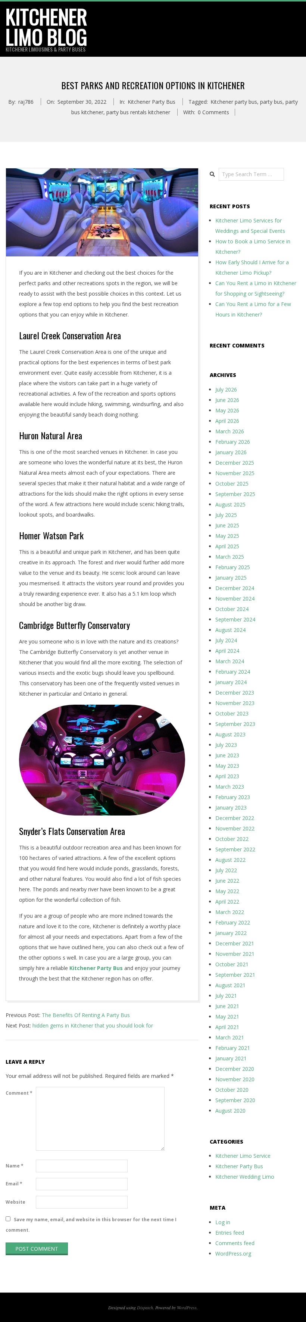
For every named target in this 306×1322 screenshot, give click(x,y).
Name (15, 1166)
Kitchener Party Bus (151, 101)
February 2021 (232, 1047)
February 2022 (232, 922)
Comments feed (235, 1243)
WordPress (187, 1307)
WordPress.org (233, 1253)
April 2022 (227, 901)
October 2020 (232, 1089)
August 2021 (230, 985)
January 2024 (231, 682)
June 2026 (227, 399)
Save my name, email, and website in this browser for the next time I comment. (91, 1224)
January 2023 (231, 807)
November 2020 (235, 1079)
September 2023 (235, 723)
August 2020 (230, 1110)
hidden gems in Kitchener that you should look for (92, 1025)
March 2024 (229, 661)
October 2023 (232, 713)
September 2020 (235, 1100)
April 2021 (227, 1027)
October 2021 (232, 964)
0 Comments (213, 112)
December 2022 (234, 817)
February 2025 (232, 567)
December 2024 (234, 588)
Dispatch (145, 1307)
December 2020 (234, 1068)
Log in (222, 1222)
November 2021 (235, 953)
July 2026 (226, 389)
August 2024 (230, 629)
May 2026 (227, 410)
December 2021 (234, 943)
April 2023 (227, 776)
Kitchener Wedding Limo (244, 1176)
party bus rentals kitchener (138, 112)
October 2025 (232, 483)
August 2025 (230, 504)
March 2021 (229, 1037)
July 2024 (226, 640)
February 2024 (232, 671)
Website (15, 1202)
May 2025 (227, 535)
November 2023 (235, 703)
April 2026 (227, 420)
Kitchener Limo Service (243, 1155)
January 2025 (231, 577)
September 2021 (235, 974)
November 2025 (235, 473)
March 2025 (229, 556)
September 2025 (235, 494)
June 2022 (227, 880)
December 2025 (234, 462)
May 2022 (227, 891)
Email (14, 1184)
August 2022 (230, 859)
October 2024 (232, 608)
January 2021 (231, 1058)
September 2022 (235, 849)
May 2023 (227, 765)
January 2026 (231, 452)
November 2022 (235, 828)
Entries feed (229, 1232)
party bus (271, 101)
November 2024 (235, 598)
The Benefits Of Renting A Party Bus (86, 1015)
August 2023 (230, 734)
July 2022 (226, 870)
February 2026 (232, 441)
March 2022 (229, 912)
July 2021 (226, 995)
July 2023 (226, 744)
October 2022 (232, 838)
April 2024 (227, 650)
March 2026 (229, 431)
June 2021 (227, 1006)
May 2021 (227, 1016)
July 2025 (226, 514)
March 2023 (229, 786)
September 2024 (235, 619)
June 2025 (227, 525)
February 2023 (232, 797)
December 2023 (234, 692)
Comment (19, 1093)
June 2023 (227, 755)
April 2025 (227, 546)
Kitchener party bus (233, 101)
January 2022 (231, 932)
